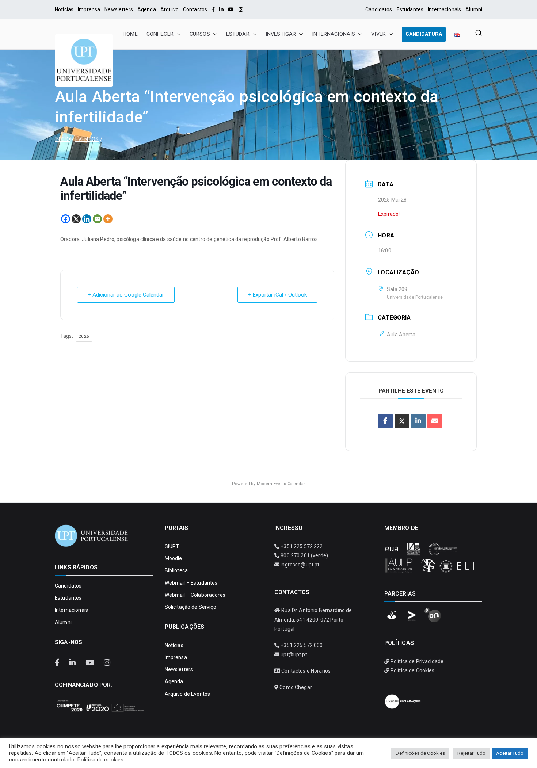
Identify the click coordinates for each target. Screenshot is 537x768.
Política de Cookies (413, 670)
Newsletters (118, 9)
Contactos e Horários (306, 671)
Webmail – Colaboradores (195, 595)
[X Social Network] (402, 421)
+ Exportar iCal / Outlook (277, 294)
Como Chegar (295, 687)
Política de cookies (100, 759)
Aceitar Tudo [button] (509, 753)
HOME (130, 34)
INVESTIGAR (281, 34)
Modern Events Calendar (281, 483)
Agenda (146, 9)
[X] (76, 218)
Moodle (173, 558)
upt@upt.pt (294, 654)
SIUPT (172, 546)
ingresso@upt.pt (300, 565)
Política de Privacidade (417, 661)
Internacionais (444, 9)
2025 (84, 336)
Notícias (174, 645)
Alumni (473, 9)
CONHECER (160, 34)
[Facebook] (213, 9)
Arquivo (169, 9)
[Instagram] (241, 9)
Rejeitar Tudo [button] (471, 753)
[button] (177, 34)
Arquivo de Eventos (187, 694)
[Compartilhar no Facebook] (385, 421)
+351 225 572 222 (302, 546)
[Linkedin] (86, 218)
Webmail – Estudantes (191, 583)
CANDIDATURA (423, 34)
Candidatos (378, 9)
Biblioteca (176, 570)
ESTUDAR (238, 34)
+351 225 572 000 (302, 645)
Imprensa (89, 9)
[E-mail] (434, 421)
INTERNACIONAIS (333, 34)
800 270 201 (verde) (304, 555)
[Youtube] (231, 9)
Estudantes (410, 9)
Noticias (64, 9)
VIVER (378, 34)
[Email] (97, 218)
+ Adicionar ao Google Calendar (126, 294)
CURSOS (200, 34)
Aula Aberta (401, 334)
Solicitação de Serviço (190, 607)
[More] (108, 218)
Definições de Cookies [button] (420, 753)
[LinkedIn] (221, 9)
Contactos (195, 9)
